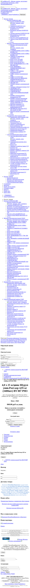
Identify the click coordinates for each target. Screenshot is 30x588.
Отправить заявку (9, 188)
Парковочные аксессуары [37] (18, 128)
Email (7, 423)
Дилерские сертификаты (15, 339)
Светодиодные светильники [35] (19, 160)
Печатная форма (8, 441)
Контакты (6, 185)
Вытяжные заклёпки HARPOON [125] (17, 208)
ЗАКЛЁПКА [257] (15, 88)
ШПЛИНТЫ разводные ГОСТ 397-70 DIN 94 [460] (18, 109)
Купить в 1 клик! (15, 426)
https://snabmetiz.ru (9, 584)
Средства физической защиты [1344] (17, 134)
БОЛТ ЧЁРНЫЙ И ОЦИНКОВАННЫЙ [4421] (17, 67)
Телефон (3, 357)
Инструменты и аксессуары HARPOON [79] (17, 35)
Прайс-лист (7, 191)
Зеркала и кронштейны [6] (17, 124)
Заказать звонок (11, 365)
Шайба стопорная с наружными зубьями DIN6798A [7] (19, 102)
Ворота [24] (13, 144)
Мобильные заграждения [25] (18, 153)
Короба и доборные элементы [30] (19, 150)
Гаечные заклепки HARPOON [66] (19, 33)
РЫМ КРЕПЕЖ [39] (15, 89)
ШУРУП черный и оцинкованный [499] (18, 279)
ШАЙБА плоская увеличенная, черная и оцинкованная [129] (18, 99)
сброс (2, 464)
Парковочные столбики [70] (18, 131)
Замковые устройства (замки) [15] (19, 146)
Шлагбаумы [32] (14, 173)
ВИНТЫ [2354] (14, 69)
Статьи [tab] (6, 440)
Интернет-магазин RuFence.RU (15, 508)
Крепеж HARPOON (12, 178)
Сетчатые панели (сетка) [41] (18, 162)
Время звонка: (4, 358)
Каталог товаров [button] (8, 176)
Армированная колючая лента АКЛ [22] (18, 303)
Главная (6, 374)
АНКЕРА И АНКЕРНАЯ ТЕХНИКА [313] (17, 57)
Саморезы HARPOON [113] (17, 26)
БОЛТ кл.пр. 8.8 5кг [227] (17, 62)
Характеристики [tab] (8, 436)
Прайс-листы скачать (9, 186)
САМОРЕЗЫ (7, 376)
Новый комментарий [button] (6, 446)
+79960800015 (5, 14)
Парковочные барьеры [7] (17, 130)
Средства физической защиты (15, 182)
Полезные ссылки (5, 342)
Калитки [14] (13, 147)
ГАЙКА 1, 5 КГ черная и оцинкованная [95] (17, 71)
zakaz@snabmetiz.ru (14, 14)
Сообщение (4, 362)
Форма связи (21, 342)
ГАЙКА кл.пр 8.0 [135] (16, 76)
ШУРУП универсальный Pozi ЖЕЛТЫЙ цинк (16, 378)
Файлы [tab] (6, 438)
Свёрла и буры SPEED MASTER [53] (17, 215)
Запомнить (5, 570)
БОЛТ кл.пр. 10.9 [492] (16, 59)
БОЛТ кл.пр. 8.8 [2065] (16, 60)
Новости (6, 189)
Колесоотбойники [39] (16, 126)
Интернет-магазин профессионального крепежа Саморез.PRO (15, 504)
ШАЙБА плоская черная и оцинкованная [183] (17, 96)
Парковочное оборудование (14, 181)
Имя (2, 355)
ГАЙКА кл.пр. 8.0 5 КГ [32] (17, 81)
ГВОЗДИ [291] (14, 82)
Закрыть (3, 365)
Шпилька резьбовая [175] (17, 104)
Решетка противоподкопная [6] (18, 159)
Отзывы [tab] (6, 437)
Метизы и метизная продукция (15, 179)
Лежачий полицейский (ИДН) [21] (19, 127)
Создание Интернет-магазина (8, 585)
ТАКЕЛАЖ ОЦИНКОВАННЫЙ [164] (17, 261)
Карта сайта (7, 192)
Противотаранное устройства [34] (19, 157)
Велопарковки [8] (15, 121)
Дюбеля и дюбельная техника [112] (19, 87)
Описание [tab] (6, 434)
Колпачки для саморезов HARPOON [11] (17, 28)
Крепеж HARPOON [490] (14, 20)
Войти (7, 572)
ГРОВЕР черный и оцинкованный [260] (18, 254)
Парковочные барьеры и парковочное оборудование (15, 501)
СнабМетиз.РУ (5, 13)
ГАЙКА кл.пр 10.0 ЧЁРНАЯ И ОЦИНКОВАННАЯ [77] (18, 78)
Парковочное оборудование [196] (16, 115)
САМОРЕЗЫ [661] (15, 91)
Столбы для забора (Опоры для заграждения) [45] (18, 164)
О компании (7, 183)
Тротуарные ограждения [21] (18, 172)
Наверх (3, 526)
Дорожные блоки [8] (15, 123)
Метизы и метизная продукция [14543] (17, 43)
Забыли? (3, 572)
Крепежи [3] (13, 152)
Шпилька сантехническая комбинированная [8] (17, 106)
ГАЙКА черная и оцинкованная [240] (17, 245)
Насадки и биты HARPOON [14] (19, 37)
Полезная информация (13, 338)
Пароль (3, 569)
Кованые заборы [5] (15, 149)
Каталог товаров (8, 19)
